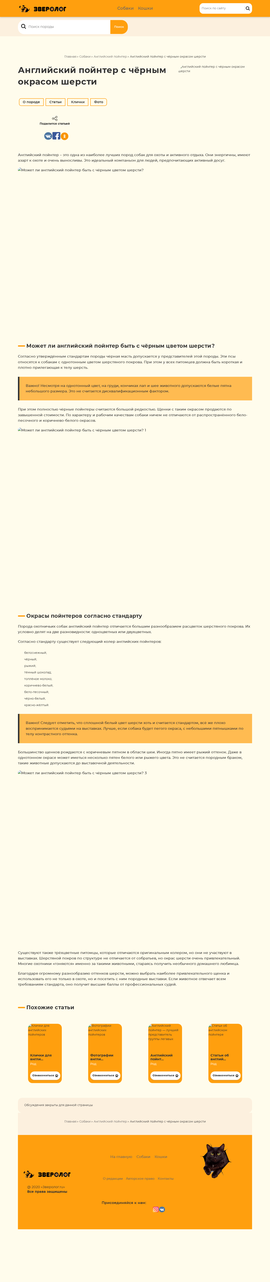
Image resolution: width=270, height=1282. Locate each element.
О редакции (113, 1178)
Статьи (55, 102)
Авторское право (140, 1178)
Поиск (119, 27)
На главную (121, 1157)
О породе (31, 102)
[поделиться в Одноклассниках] (64, 136)
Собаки (125, 8)
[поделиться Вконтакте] (48, 136)
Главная (70, 56)
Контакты (166, 1178)
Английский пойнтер (110, 56)
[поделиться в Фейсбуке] (56, 136)
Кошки (145, 8)
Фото (98, 102)
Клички (78, 102)
